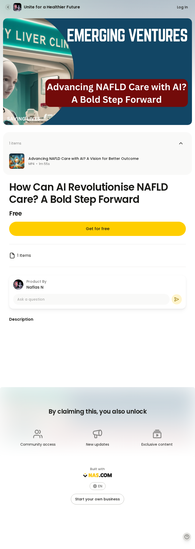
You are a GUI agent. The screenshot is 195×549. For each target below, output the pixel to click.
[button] (98, 486)
